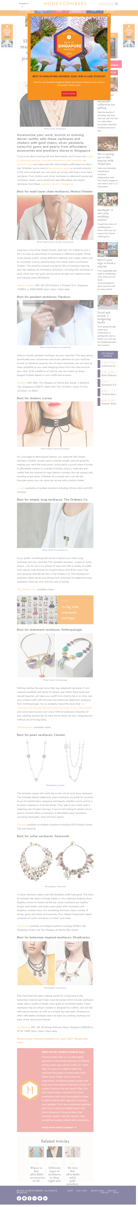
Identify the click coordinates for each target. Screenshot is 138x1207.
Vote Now (69, 93)
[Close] (108, 15)
